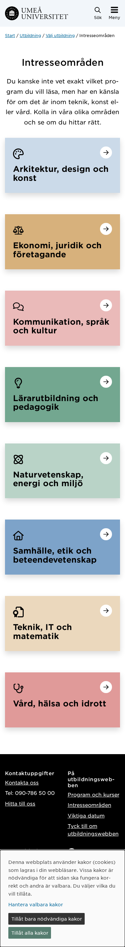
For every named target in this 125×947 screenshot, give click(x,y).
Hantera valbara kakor (35, 904)
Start (10, 35)
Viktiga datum (86, 815)
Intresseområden (89, 805)
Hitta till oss (20, 803)
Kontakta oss (22, 782)
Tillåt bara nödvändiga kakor (46, 919)
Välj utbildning (60, 35)
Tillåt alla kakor (29, 933)
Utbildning (30, 35)
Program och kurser (93, 794)
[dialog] (62, 898)
